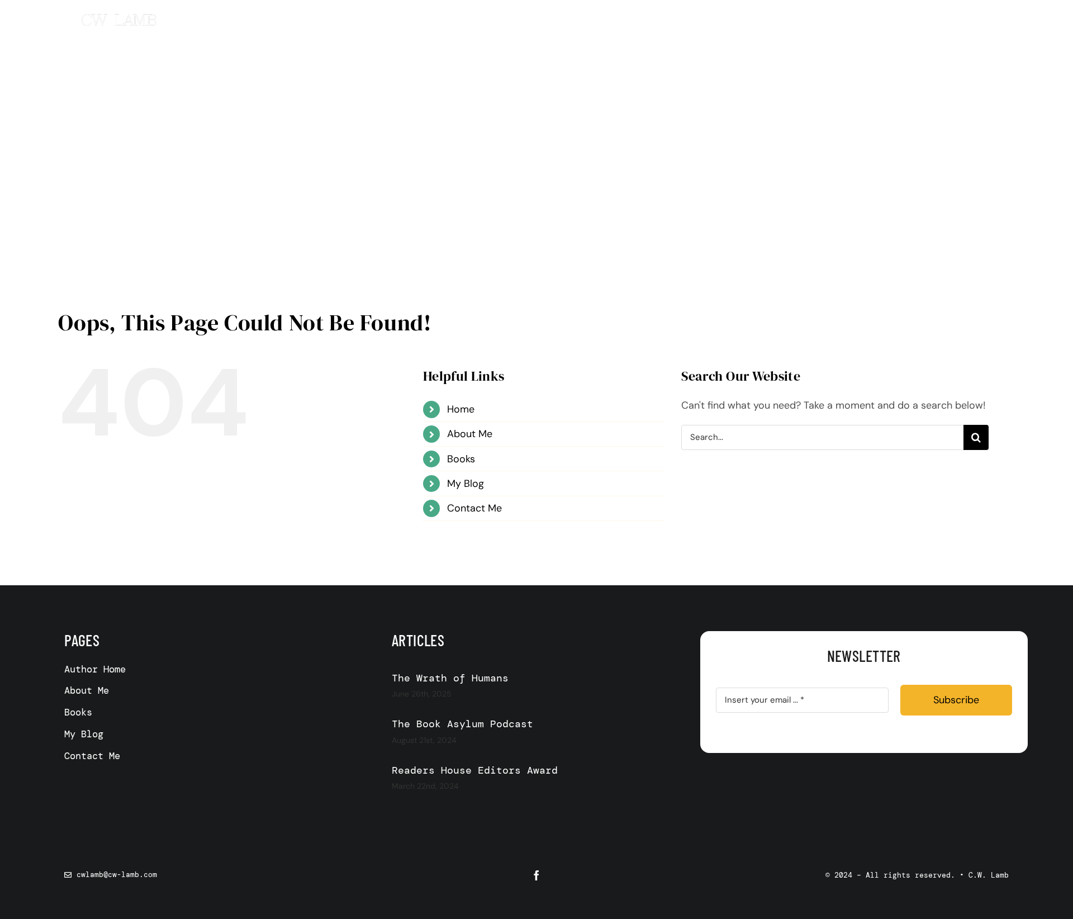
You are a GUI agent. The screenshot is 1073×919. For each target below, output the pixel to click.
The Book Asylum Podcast (462, 724)
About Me (469, 433)
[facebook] (536, 875)
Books (461, 459)
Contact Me (474, 508)
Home (460, 409)
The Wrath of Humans (450, 678)
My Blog (465, 483)
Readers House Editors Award (475, 770)
